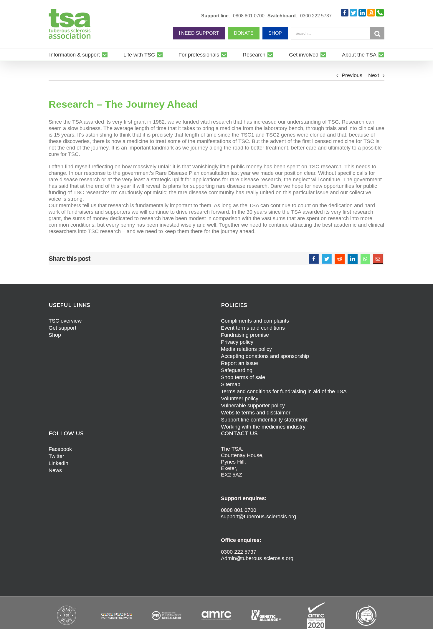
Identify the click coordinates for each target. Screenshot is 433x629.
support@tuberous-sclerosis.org (258, 517)
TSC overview (65, 321)
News (55, 470)
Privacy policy (237, 342)
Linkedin (58, 463)
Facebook (60, 449)
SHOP (275, 33)
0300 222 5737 (316, 16)
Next (373, 75)
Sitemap (230, 384)
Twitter (56, 456)
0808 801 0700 (249, 16)
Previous (352, 75)
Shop (55, 335)
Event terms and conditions (253, 328)
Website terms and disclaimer (255, 413)
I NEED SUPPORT (199, 33)
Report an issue (239, 363)
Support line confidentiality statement (264, 420)
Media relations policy (246, 349)
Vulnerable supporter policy (253, 406)
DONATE (244, 33)
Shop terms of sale (243, 377)
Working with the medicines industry (263, 427)
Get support (62, 328)
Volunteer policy (239, 398)
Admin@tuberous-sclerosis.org (257, 558)
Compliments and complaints (255, 321)
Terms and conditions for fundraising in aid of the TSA (284, 391)
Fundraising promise (245, 335)
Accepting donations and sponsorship (265, 356)
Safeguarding (236, 370)
